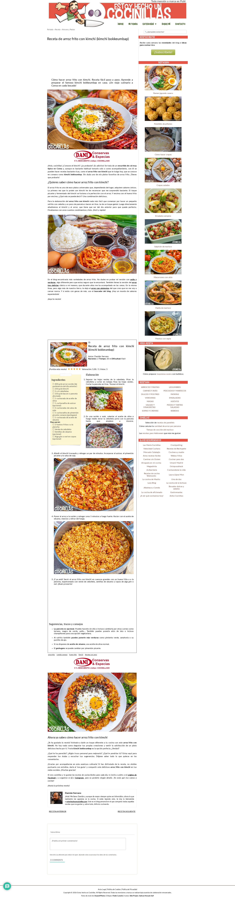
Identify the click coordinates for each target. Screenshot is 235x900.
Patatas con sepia (163, 339)
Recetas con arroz (91, 654)
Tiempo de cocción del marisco (160, 430)
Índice (120, 24)
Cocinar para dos (176, 459)
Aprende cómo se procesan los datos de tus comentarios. (98, 855)
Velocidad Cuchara (151, 449)
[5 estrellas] (79, 369)
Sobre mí (166, 24)
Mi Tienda (133, 24)
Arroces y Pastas (68, 30)
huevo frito (73, 654)
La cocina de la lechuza (176, 483)
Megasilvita (152, 466)
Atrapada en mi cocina (151, 463)
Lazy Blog (152, 483)
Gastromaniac (176, 492)
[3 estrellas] (74, 369)
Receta (57, 30)
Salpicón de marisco (163, 247)
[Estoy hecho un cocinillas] (117, 13)
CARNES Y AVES (150, 391)
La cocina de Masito (151, 479)
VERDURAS (150, 398)
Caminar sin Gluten (151, 459)
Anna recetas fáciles (152, 456)
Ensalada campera (163, 216)
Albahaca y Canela (152, 488)
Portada (50, 30)
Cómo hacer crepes (163, 155)
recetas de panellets (165, 423)
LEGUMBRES (175, 387)
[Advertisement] (92, 59)
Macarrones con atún (163, 277)
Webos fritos (176, 456)
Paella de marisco (163, 308)
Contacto (180, 24)
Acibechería (152, 470)
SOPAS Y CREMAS (150, 411)
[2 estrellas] (71, 369)
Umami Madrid (176, 463)
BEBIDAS (175, 411)
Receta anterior (57, 811)
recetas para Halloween (153, 433)
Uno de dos (176, 479)
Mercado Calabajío (151, 452)
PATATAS (175, 394)
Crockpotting (176, 445)
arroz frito (51, 654)
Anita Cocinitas (176, 496)
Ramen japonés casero (163, 93)
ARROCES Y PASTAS (150, 387)
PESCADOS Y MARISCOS (175, 391)
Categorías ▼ (149, 24)
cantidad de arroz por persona (167, 426)
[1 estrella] (69, 369)
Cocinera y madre (176, 452)
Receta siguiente (126, 811)
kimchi (81, 654)
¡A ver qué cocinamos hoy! (151, 496)
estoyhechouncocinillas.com (76, 802)
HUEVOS (175, 401)
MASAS (150, 401)
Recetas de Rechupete (176, 449)
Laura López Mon (176, 475)
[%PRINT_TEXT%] (89, 342)
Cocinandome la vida (176, 470)
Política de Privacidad (129, 889)
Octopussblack (176, 466)
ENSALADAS (175, 398)
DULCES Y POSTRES (150, 394)
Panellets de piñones (163, 124)
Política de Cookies (114, 889)
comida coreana (62, 654)
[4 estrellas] (77, 369)
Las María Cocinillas (152, 445)
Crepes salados (163, 185)
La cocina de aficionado (151, 492)
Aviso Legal (102, 889)
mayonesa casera (164, 374)
